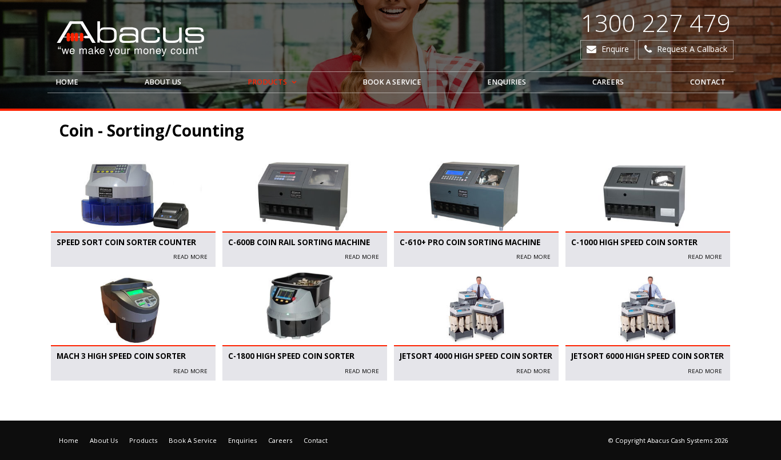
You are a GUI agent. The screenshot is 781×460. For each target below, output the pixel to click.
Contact (316, 440)
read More (190, 257)
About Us (104, 440)
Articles (64, 403)
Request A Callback (692, 48)
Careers (280, 440)
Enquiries (242, 440)
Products (143, 440)
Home (68, 440)
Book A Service (193, 440)
